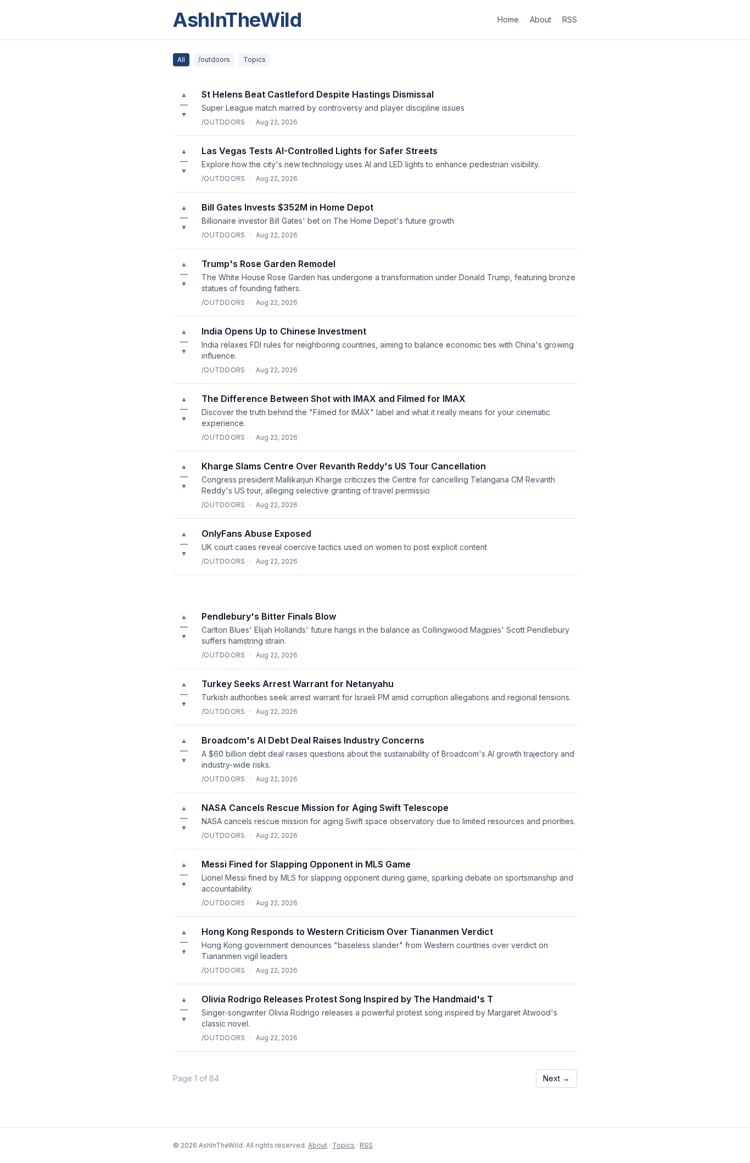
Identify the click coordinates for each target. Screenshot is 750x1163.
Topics (254, 59)
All (181, 59)
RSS (569, 19)
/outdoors (214, 59)
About (540, 19)
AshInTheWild (237, 20)
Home (508, 19)
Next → (556, 1078)
